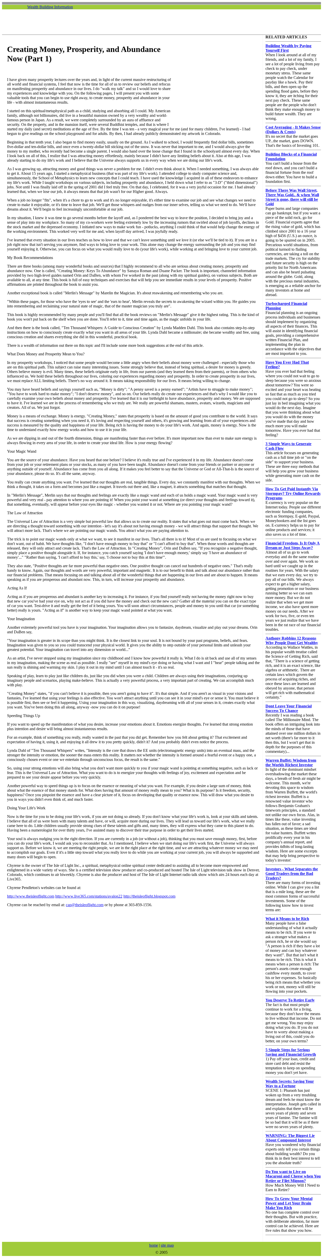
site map (167, 1245)
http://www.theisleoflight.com (30, 896)
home (153, 1245)
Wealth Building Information (50, 7)
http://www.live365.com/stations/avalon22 (88, 896)
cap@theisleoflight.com (84, 905)
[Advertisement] (163, 22)
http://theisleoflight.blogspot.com (149, 896)
